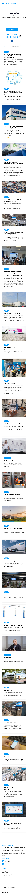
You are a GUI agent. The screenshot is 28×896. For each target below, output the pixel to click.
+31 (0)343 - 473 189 (6, 875)
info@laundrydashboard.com (9, 877)
